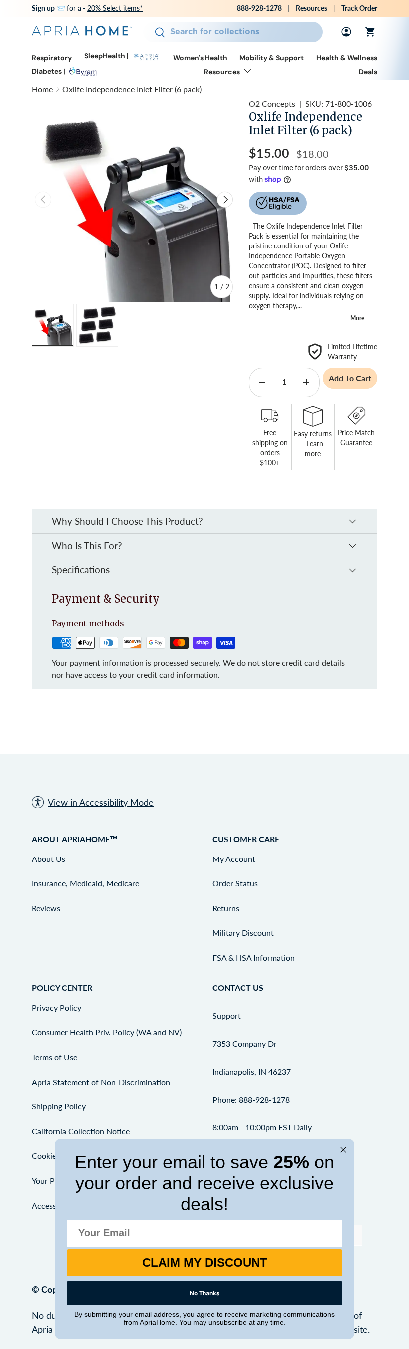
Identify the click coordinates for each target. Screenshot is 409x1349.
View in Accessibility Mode (101, 802)
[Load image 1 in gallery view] (53, 325)
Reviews (46, 908)
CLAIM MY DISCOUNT (204, 1262)
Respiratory (52, 58)
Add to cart (350, 378)
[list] (134, 199)
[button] (370, 32)
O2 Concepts (272, 103)
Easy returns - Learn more (313, 443)
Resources (311, 8)
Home (42, 89)
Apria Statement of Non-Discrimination (101, 1082)
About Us (48, 858)
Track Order (359, 8)
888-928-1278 (259, 8)
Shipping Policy (59, 1106)
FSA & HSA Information (253, 957)
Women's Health (200, 58)
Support (226, 1015)
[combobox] (232, 32)
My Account (233, 858)
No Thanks (204, 1293)
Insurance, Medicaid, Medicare (85, 883)
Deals (368, 72)
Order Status (235, 883)
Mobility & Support (271, 58)
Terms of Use (54, 1057)
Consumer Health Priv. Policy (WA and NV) (107, 1032)
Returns (225, 908)
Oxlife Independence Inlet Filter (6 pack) (132, 89)
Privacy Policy (56, 1007)
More (357, 318)
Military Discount (243, 932)
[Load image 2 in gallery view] (97, 325)
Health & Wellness (346, 58)
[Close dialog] (343, 1150)
